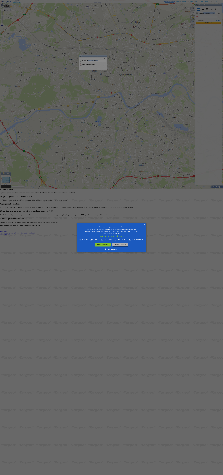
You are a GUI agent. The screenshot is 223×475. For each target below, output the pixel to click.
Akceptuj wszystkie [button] (102, 245)
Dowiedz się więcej (115, 233)
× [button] (144, 224)
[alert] (111, 237)
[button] (111, 236)
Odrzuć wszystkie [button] (120, 245)
